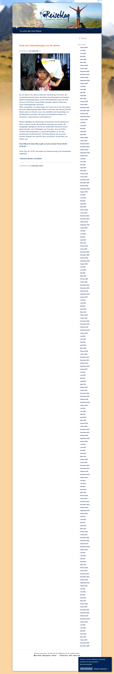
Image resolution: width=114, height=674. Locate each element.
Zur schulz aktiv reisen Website (30, 31)
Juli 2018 (82, 336)
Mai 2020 (82, 273)
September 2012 (85, 546)
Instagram (47, 655)
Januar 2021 (83, 249)
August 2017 (84, 369)
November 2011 (84, 576)
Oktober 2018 (84, 327)
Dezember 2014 (84, 465)
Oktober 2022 (84, 185)
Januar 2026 (83, 68)
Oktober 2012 (84, 543)
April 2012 (83, 561)
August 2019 (84, 297)
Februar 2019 (84, 315)
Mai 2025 (82, 92)
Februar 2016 (84, 423)
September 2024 (85, 116)
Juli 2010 (82, 625)
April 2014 (83, 489)
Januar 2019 (83, 318)
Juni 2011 (83, 591)
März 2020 (83, 276)
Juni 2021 (83, 233)
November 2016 (84, 396)
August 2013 (84, 513)
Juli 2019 (82, 300)
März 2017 (83, 384)
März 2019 (83, 312)
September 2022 (85, 188)
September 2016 (85, 402)
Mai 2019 (82, 306)
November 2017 (84, 360)
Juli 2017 (82, 372)
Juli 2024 (82, 122)
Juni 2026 (83, 53)
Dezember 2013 (84, 501)
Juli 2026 (82, 50)
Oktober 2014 (84, 471)
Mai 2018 (82, 342)
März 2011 (83, 600)
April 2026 (83, 59)
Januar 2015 (83, 462)
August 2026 (84, 47)
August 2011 (84, 585)
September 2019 (85, 294)
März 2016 (83, 420)
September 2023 (85, 152)
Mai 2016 (82, 414)
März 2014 (83, 492)
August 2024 (84, 119)
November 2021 (84, 218)
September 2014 (85, 474)
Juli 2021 (82, 230)
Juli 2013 (82, 516)
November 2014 (84, 468)
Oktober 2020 (84, 258)
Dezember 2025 (84, 71)
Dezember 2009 (84, 643)
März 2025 (83, 98)
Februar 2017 (84, 387)
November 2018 (84, 324)
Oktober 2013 (84, 507)
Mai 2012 (82, 558)
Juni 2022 (83, 197)
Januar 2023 (83, 176)
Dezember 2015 (84, 429)
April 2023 (83, 167)
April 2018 (83, 345)
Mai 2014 (82, 486)
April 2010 (83, 634)
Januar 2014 (83, 498)
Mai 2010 (82, 631)
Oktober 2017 (84, 363)
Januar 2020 (83, 282)
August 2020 (84, 264)
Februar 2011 (84, 603)
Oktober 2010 (84, 615)
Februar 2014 (84, 495)
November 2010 (84, 612)
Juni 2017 (83, 375)
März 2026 (83, 62)
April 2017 (83, 381)
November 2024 (84, 110)
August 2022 (84, 191)
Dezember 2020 (84, 252)
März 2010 (83, 637)
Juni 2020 (83, 270)
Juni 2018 (83, 339)
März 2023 (83, 170)
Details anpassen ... (101, 669)
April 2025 (83, 95)
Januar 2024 (83, 140)
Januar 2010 (83, 640)
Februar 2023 (84, 173)
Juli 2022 (82, 194)
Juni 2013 (83, 519)
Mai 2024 (82, 128)
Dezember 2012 (84, 537)
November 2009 (84, 646)
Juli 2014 (82, 480)
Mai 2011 (82, 594)
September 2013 (85, 510)
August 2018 (84, 333)
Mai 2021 (82, 237)
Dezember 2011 (84, 573)
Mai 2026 (82, 56)
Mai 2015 (82, 450)
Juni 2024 (83, 125)
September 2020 (85, 261)
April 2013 (83, 525)
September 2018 (85, 330)
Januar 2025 (83, 104)
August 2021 (84, 227)
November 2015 (84, 432)
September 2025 (85, 80)
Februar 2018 (84, 351)
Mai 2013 (82, 522)
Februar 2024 (84, 137)
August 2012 (84, 549)
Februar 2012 (84, 567)
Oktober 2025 (84, 77)
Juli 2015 (82, 444)
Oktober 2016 (84, 399)
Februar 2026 (84, 65)
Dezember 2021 (84, 215)
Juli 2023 (82, 158)
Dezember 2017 (84, 357)
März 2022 (83, 206)
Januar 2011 (83, 606)
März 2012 (83, 564)
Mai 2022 (82, 200)
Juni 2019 (83, 303)
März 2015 (83, 456)
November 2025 (84, 74)
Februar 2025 (84, 101)
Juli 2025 (82, 86)
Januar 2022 (83, 212)
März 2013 (83, 528)
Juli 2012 (82, 552)
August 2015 (84, 441)
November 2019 (84, 288)
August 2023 (84, 155)
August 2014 (84, 477)
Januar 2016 (83, 426)
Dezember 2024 (84, 107)
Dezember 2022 (84, 179)
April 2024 (83, 131)
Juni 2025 (83, 89)
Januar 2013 (83, 534)
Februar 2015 (84, 459)
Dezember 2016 (84, 393)
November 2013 (84, 504)
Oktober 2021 (84, 221)
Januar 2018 (83, 354)
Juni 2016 (83, 411)
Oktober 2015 (84, 435)
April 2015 (83, 453)
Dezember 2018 (84, 321)
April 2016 (83, 417)
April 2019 (83, 309)
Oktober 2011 (84, 579)
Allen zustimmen (86, 669)
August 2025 (84, 83)
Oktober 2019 (84, 291)
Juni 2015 (83, 447)
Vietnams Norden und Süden (31, 158)
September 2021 (85, 224)
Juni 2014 (83, 483)
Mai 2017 (82, 378)
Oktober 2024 (84, 113)
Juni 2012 (83, 555)
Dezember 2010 (84, 609)
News (54, 655)
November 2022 (84, 182)
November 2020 (84, 255)
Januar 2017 (83, 390)
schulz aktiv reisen (37, 166)
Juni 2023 (83, 161)
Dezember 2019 (84, 285)
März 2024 (83, 134)
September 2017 (85, 366)
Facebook (38, 655)
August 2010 (84, 622)
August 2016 (84, 405)
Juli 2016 (82, 408)
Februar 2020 (84, 279)
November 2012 (84, 540)
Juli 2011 (82, 588)
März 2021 (83, 243)
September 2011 (85, 582)
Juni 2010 (83, 628)
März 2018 (83, 348)
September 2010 (85, 618)
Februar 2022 (84, 209)
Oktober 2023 (84, 149)
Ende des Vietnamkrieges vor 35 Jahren (39, 45)
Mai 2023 (82, 164)
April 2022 (83, 203)
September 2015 (85, 438)
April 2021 (83, 240)
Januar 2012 (83, 570)
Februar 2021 (84, 246)
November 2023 (84, 146)
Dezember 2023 (84, 143)
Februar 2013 (84, 531)
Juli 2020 (82, 267)
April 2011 (83, 597)
